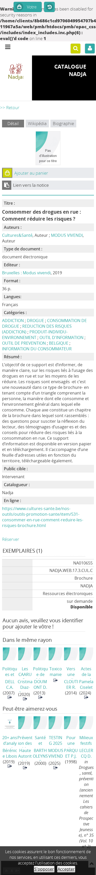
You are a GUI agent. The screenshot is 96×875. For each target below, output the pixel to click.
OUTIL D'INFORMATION (61, 337)
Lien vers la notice (31, 185)
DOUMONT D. (40, 684)
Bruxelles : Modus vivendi (26, 273)
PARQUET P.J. (71, 753)
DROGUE (35, 320)
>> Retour (9, 107)
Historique (49, 7)
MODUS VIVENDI (67, 235)
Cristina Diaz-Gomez (25, 685)
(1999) (55, 672)
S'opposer (44, 869)
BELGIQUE (58, 343)
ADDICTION (13, 320)
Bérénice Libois (10, 753)
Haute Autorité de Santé (25, 754)
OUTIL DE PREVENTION (24, 343)
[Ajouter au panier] (7, 172)
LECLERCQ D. (86, 753)
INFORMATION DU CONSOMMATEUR (37, 349)
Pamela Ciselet (86, 684)
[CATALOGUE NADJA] (16, 72)
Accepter (66, 869)
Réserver (10, 539)
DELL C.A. (10, 684)
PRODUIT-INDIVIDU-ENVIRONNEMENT (35, 334)
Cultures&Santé (17, 235)
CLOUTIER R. (71, 684)
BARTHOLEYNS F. (40, 754)
